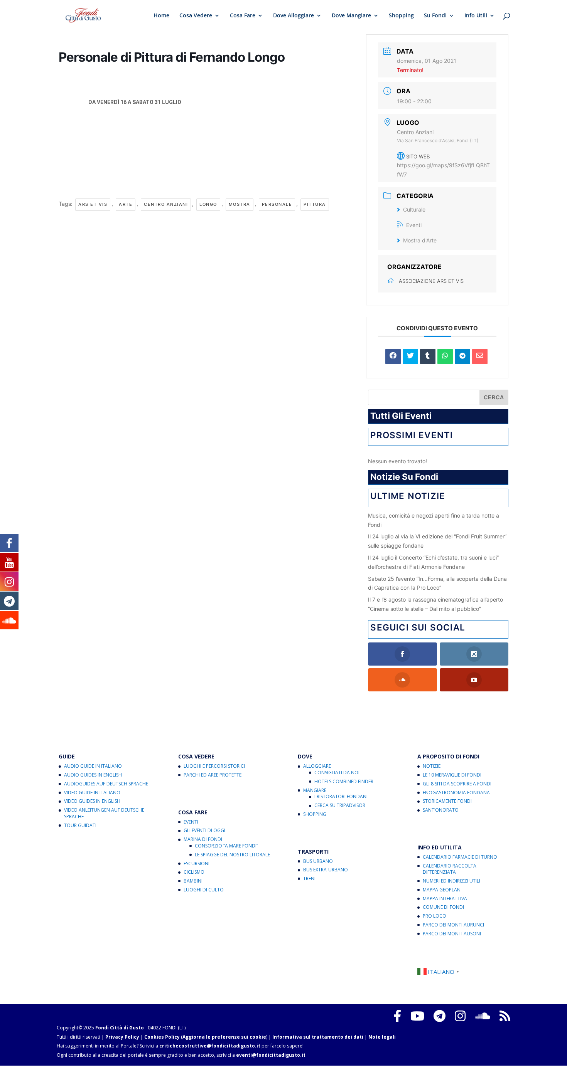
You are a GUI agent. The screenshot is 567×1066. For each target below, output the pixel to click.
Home (161, 16)
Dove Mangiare (351, 16)
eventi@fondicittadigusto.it (270, 1055)
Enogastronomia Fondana (456, 792)
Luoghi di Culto (204, 889)
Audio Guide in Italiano (93, 766)
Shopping (401, 16)
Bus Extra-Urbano (325, 869)
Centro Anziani (166, 204)
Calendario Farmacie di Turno (460, 857)
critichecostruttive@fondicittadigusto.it (209, 1045)
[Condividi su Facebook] (393, 356)
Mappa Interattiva (445, 898)
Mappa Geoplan (442, 889)
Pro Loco (434, 916)
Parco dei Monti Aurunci (453, 924)
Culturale (414, 209)
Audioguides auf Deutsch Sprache (106, 783)
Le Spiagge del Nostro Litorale (232, 854)
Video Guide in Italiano (92, 792)
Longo (208, 204)
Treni (309, 878)
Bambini (193, 881)
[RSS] (505, 1016)
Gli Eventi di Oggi (204, 830)
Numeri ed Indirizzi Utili (451, 881)
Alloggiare (317, 766)
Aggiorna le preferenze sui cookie (224, 1037)
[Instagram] (460, 1016)
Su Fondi (435, 16)
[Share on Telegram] (462, 356)
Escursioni (196, 863)
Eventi (414, 225)
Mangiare (314, 790)
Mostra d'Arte (420, 240)
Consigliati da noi (336, 772)
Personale (277, 204)
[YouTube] (417, 1016)
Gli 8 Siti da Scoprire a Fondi (457, 783)
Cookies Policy (162, 1037)
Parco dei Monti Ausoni (452, 933)
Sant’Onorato (441, 810)
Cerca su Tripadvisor (339, 805)
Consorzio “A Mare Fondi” (226, 845)
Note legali (382, 1037)
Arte (125, 204)
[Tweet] (410, 356)
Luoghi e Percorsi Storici (214, 766)
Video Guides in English (92, 801)
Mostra (239, 204)
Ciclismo (194, 872)
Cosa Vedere (195, 16)
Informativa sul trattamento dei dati (317, 1037)
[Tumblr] (440, 1016)
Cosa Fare (242, 16)
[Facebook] (397, 1016)
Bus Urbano (318, 861)
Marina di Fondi (203, 839)
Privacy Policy (122, 1037)
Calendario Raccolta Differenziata (449, 869)
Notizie (431, 766)
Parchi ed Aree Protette (212, 775)
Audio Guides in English (93, 775)
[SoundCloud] (482, 1016)
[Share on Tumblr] (427, 356)
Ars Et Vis (92, 204)
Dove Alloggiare (293, 16)
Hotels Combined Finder (343, 781)
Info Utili (475, 16)
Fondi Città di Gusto (119, 1027)
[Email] (480, 356)
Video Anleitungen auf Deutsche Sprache (104, 813)
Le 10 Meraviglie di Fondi (452, 775)
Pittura (315, 204)
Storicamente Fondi (447, 801)
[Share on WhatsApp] (445, 356)
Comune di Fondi (443, 907)
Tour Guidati (80, 825)
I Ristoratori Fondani (341, 796)
